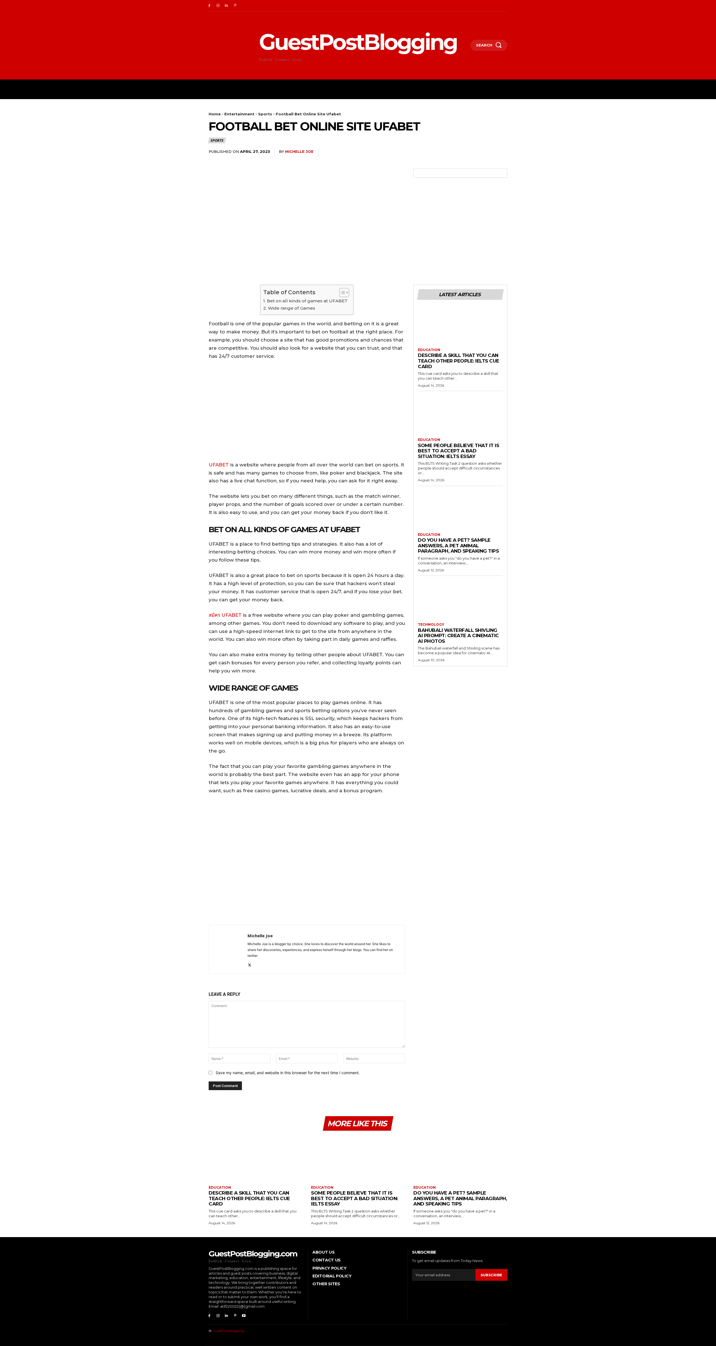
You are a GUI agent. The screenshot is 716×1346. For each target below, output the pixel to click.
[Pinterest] (235, 6)
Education (429, 350)
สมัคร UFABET (225, 615)
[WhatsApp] (488, 152)
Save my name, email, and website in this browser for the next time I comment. (288, 1072)
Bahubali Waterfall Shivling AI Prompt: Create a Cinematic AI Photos (458, 635)
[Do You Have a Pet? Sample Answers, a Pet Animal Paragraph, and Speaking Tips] (460, 511)
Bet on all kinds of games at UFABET (307, 300)
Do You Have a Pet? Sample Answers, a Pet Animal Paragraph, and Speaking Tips (458, 545)
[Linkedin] (227, 6)
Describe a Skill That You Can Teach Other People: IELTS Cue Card (458, 360)
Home (215, 114)
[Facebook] (209, 6)
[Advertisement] (307, 861)
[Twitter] (462, 152)
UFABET (219, 465)
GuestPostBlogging (228, 1331)
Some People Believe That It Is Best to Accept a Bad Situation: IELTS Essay (458, 451)
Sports (265, 114)
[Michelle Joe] (228, 949)
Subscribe (491, 1275)
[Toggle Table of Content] (341, 292)
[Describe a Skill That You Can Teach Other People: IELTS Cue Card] (460, 326)
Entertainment (239, 114)
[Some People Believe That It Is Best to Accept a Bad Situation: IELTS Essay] (460, 416)
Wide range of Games (291, 308)
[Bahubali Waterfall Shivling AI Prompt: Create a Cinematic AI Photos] (460, 601)
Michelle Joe (299, 151)
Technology (431, 625)
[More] (501, 152)
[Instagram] (218, 6)
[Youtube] (244, 1316)
